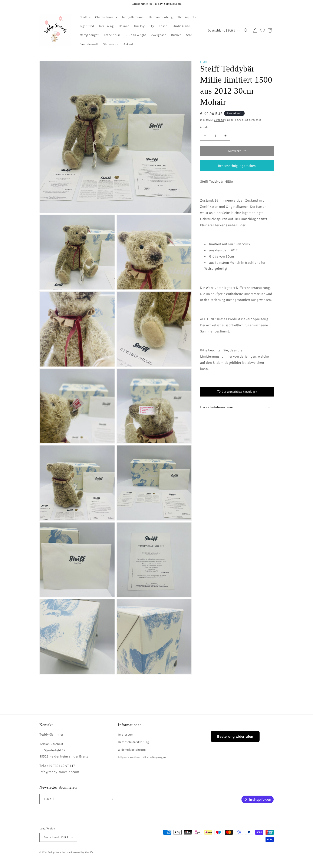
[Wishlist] (262, 30)
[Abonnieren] (111, 799)
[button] (85, 17)
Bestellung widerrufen (235, 736)
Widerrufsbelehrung (132, 750)
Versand (219, 119)
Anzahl (204, 127)
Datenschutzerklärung (133, 742)
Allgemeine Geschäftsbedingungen (142, 757)
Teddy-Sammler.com (59, 852)
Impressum (126, 734)
